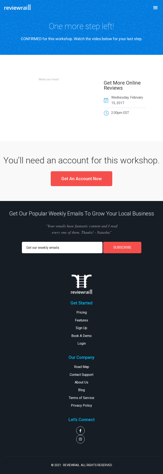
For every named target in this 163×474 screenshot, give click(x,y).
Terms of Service (81, 398)
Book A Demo (81, 336)
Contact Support (81, 375)
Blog (81, 390)
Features (81, 320)
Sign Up (81, 328)
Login (81, 343)
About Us (81, 382)
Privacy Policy (81, 405)
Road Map (81, 367)
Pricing (81, 312)
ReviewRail (25, 7)
